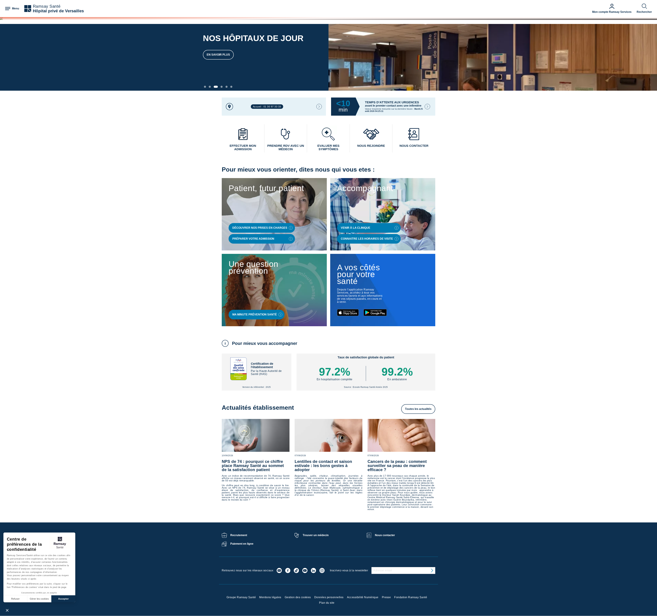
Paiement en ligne (241, 543)
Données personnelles (329, 597)
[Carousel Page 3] (215, 87)
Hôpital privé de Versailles (58, 11)
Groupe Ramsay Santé (241, 597)
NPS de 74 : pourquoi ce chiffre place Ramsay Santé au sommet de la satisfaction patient (253, 465)
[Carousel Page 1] (205, 87)
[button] (7, 610)
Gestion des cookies (298, 597)
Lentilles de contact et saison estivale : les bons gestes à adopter (323, 465)
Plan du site (326, 602)
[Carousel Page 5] (227, 87)
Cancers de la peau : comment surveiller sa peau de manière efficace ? (397, 465)
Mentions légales (270, 597)
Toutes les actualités (418, 408)
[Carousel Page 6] (231, 87)
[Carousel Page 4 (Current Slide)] (220, 87)
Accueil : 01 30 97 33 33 (267, 106)
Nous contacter (385, 535)
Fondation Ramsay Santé (410, 597)
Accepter (63, 598)
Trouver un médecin (316, 535)
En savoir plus (218, 54)
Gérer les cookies (39, 598)
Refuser (15, 598)
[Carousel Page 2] (210, 87)
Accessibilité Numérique (362, 597)
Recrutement (238, 535)
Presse (386, 597)
